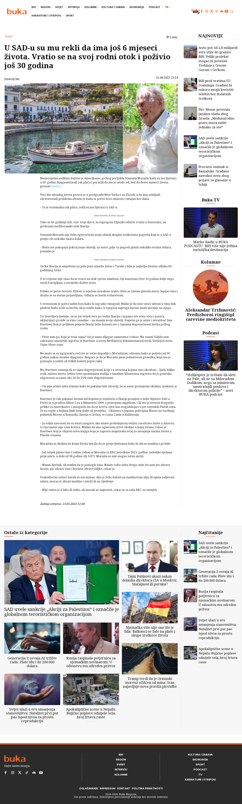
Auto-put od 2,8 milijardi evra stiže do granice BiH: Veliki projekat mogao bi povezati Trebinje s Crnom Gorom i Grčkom (218, 58)
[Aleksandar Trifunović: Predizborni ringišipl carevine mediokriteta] (211, 287)
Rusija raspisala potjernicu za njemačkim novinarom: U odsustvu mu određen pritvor (91, 662)
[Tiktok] (216, 11)
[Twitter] (211, 11)
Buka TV (211, 200)
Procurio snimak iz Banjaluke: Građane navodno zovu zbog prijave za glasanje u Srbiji (215, 176)
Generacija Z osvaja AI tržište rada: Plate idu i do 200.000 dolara (32, 662)
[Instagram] (206, 11)
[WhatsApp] (30, 204)
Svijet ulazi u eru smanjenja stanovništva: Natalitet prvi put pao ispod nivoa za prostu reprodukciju (32, 715)
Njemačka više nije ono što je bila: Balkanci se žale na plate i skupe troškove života (149, 631)
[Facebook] (201, 11)
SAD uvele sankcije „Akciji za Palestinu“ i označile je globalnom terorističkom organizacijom (216, 147)
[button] (232, 11)
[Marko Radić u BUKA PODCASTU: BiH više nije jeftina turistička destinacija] (211, 222)
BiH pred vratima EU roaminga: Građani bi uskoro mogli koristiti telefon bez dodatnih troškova (216, 90)
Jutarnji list (11, 79)
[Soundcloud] (221, 11)
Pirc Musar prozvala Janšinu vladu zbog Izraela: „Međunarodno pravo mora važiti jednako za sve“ (217, 118)
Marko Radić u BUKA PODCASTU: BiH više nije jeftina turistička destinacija (210, 246)
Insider (55, 186)
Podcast (210, 333)
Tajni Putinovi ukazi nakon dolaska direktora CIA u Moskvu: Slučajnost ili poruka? (149, 580)
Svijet (9, 36)
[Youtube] (226, 11)
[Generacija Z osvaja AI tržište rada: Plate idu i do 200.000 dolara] (32, 638)
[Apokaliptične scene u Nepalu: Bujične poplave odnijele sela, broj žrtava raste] (91, 689)
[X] (30, 188)
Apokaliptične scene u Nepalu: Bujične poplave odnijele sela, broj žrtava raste (91, 713)
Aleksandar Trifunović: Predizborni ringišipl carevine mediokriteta (210, 314)
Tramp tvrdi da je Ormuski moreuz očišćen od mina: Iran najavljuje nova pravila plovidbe (150, 682)
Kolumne (211, 262)
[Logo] (17, 11)
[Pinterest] (30, 196)
